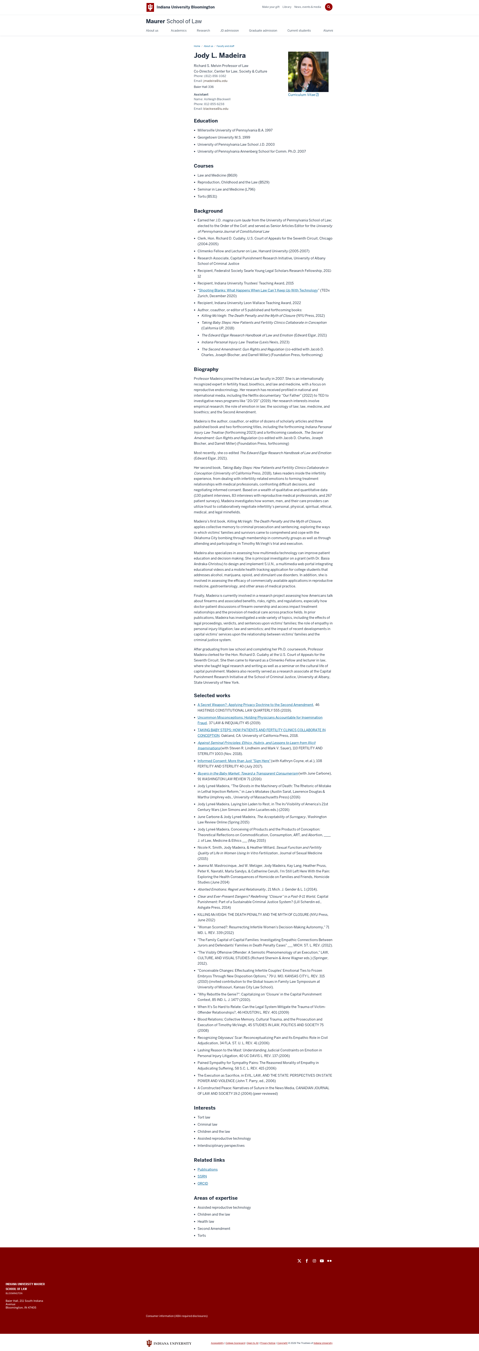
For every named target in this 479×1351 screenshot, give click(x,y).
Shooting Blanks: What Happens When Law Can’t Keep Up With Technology (258, 290)
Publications (208, 1169)
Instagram (314, 1261)
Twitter (299, 1261)
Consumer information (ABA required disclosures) (177, 1316)
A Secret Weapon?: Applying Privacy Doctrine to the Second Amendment (255, 705)
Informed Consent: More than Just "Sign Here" (234, 761)
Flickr (329, 1261)
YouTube (322, 1261)
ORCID (203, 1183)
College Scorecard (235, 1343)
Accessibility (217, 1343)
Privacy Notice (267, 1343)
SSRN (202, 1176)
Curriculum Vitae (301, 95)
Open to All (252, 1343)
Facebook (307, 1261)
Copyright (282, 1343)
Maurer (174, 21)
